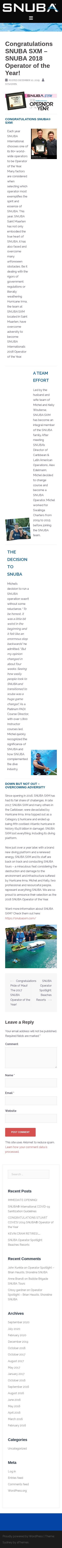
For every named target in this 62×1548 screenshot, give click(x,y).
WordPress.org (17, 1490)
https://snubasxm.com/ (20, 918)
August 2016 (16, 1393)
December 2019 (18, 1341)
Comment (11, 1044)
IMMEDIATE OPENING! (22, 1200)
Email (9, 1093)
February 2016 (17, 1425)
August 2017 (16, 1361)
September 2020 (18, 1322)
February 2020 (17, 1335)
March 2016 (15, 1419)
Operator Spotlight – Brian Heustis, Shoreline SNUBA (30, 1294)
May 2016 (14, 1406)
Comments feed (18, 1484)
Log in (12, 1471)
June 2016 (14, 1399)
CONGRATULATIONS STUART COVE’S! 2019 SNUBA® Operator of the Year (31, 1222)
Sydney (7, 1542)
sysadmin (11, 84)
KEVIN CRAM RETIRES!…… (24, 1233)
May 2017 (14, 1367)
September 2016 (18, 1386)
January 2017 (16, 1374)
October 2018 (16, 1348)
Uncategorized (17, 1448)
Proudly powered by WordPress (23, 1536)
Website (10, 1110)
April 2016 (14, 1412)
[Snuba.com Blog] (31, 7)
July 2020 (14, 1328)
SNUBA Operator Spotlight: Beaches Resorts (44, 990)
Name (10, 1075)
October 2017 (16, 1354)
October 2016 (16, 1380)
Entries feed (15, 1477)
